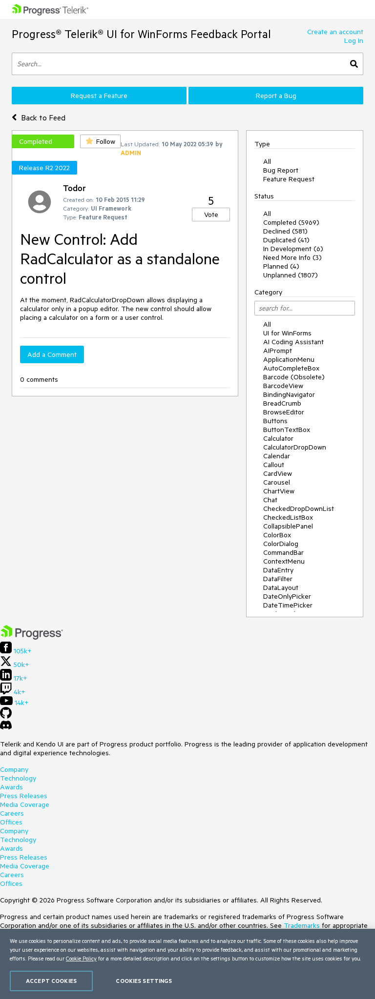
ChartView (278, 491)
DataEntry (278, 570)
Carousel (276, 482)
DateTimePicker (287, 605)
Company (14, 769)
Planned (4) (281, 266)
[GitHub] (6, 716)
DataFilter (277, 578)
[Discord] (6, 727)
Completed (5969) (291, 222)
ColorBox (277, 534)
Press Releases (23, 795)
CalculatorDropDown (294, 447)
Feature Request (288, 179)
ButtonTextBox (286, 429)
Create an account (335, 31)
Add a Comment (52, 354)
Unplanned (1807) (290, 275)
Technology (18, 778)
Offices (11, 822)
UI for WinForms (287, 333)
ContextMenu (284, 561)
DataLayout (280, 587)
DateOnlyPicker (287, 596)
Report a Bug (276, 95)
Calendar (276, 455)
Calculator (278, 438)
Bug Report (280, 170)
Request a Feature (99, 95)
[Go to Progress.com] (31, 637)
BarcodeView (283, 385)
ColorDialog (280, 543)
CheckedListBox (288, 517)
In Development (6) (293, 248)
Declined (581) (285, 231)
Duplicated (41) (286, 239)
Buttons (275, 420)
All (267, 161)
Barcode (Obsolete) (294, 376)
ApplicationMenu (288, 359)
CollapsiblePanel (288, 526)
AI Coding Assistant (293, 341)
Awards (11, 787)
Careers (12, 813)
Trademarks (302, 925)
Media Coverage (24, 804)
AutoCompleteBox (291, 368)
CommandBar (283, 552)
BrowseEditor (283, 412)
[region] (187, 964)
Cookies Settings (144, 980)
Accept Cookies (51, 980)
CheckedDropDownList (298, 508)
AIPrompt (277, 350)
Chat (270, 499)
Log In (353, 40)
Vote (211, 214)
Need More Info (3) (292, 257)
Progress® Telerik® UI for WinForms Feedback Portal (141, 34)
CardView (277, 473)
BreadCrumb (282, 403)
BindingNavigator (289, 394)
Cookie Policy (81, 958)
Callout (273, 464)
